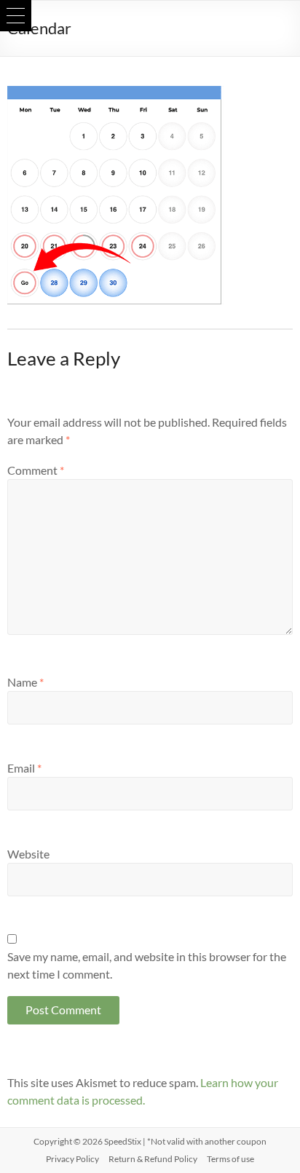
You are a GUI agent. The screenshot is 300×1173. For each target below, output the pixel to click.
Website (28, 854)
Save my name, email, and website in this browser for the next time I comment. (146, 965)
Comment (35, 470)
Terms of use (230, 1158)
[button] (15, 15)
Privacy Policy (72, 1158)
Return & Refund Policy (152, 1158)
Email (24, 768)
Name (25, 682)
